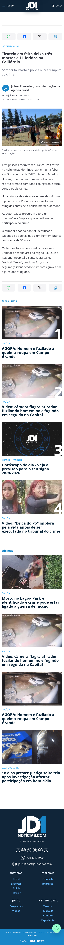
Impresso (47, 883)
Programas (16, 906)
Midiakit (48, 911)
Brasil (16, 879)
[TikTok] (40, 850)
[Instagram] (23, 850)
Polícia (16, 888)
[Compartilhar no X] (40, 36)
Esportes (16, 883)
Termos (47, 906)
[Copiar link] (55, 36)
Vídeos (16, 911)
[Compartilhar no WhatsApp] (9, 36)
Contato (48, 915)
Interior (16, 893)
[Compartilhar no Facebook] (24, 36)
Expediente (48, 920)
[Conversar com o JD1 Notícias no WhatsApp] (56, 928)
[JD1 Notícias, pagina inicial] (32, 6)
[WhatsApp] (46, 850)
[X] (29, 850)
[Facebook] (18, 850)
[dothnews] (37, 941)
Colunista (47, 879)
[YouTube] (35, 850)
